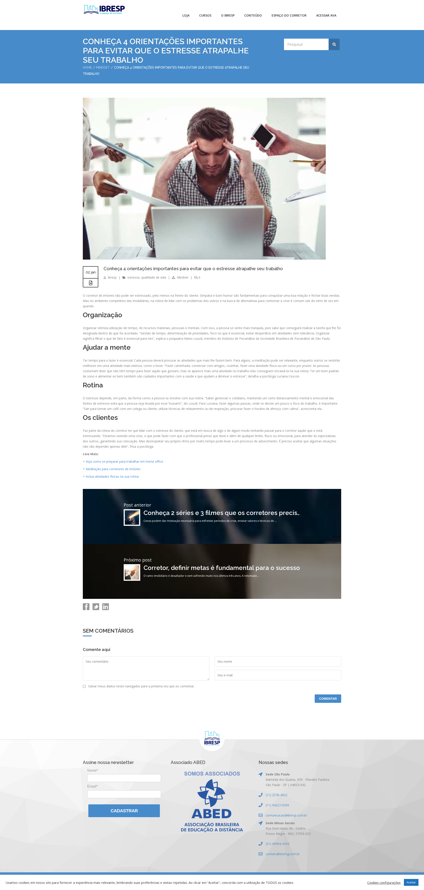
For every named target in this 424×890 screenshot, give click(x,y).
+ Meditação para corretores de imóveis (112, 469)
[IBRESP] (104, 9)
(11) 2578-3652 (276, 795)
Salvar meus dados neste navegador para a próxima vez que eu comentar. (141, 686)
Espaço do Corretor (289, 15)
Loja (185, 15)
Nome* (92, 770)
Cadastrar (124, 810)
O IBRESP (228, 15)
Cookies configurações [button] (384, 882)
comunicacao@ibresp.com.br (286, 815)
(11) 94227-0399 (277, 805)
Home (87, 67)
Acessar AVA (326, 15)
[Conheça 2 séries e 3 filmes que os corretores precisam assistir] (132, 524)
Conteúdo (253, 15)
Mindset (103, 67)
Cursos (205, 15)
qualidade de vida (153, 277)
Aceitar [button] (411, 882)
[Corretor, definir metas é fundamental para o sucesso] (132, 579)
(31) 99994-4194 (277, 844)
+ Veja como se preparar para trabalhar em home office (123, 461)
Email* (92, 786)
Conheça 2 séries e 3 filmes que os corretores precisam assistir (236, 513)
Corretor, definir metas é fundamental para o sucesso (222, 567)
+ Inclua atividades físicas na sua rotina (111, 476)
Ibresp (112, 277)
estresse (133, 277)
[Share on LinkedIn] (105, 609)
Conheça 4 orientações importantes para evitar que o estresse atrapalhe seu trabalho (193, 268)
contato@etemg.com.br (283, 854)
